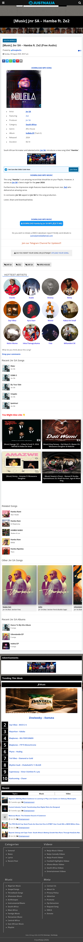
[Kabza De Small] (69, 309)
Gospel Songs (13, 889)
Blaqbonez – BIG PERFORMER (21, 738)
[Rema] (69, 287)
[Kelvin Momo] (12, 332)
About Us (51, 889)
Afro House (44, 264)
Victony (50, 298)
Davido (12, 298)
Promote (50, 900)
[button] (3, 60)
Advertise (51, 896)
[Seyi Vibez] (12, 309)
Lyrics (10, 857)
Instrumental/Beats (16, 903)
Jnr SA (28, 111)
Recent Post (13, 861)
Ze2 (27, 116)
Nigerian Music (14, 886)
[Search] (79, 2)
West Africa (13, 910)
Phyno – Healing (15, 751)
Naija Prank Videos (55, 857)
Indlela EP (30, 133)
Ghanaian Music (15, 896)
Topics (15, 794)
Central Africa (14, 920)
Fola (50, 343)
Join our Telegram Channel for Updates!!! (41, 243)
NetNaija (54, 935)
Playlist (11, 927)
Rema (69, 298)
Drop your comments (11, 354)
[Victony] (50, 287)
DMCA (49, 910)
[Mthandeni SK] (69, 332)
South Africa (10, 41)
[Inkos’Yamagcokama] (31, 332)
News (10, 854)
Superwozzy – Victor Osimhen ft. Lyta (24, 772)
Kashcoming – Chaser (18, 778)
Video (68, 794)
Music (42, 684)
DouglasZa (16, 50)
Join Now (73, 169)
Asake (31, 298)
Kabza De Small (69, 320)
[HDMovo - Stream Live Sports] (41, 163)
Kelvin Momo (12, 343)
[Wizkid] (50, 309)
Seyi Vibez (12, 320)
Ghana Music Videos (55, 864)
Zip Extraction (53, 903)
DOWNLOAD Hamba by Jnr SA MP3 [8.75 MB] (42, 223)
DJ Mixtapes (13, 900)
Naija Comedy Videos (56, 854)
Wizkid (50, 320)
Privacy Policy (53, 893)
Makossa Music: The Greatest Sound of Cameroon (27, 815)
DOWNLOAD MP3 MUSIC (41, 175)
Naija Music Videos (55, 850)
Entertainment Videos (56, 871)
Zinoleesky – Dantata (41, 717)
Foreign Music (14, 913)
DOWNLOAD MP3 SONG (41, 68)
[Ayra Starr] (31, 309)
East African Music (16, 924)
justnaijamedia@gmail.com (41, 235)
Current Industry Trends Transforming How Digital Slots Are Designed (34, 807)
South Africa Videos (55, 868)
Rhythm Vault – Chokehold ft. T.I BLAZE (25, 765)
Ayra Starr (31, 320)
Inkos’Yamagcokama (31, 343)
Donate (50, 913)
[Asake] (31, 287)
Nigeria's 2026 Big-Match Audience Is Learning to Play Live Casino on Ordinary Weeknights (42, 799)
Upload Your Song (60, 253)
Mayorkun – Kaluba (17, 731)
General (11, 850)
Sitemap (47, 935)
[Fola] (50, 332)
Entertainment (29, 802)
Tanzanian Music (15, 917)
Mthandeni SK (69, 343)
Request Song (52, 906)
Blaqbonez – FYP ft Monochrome (22, 745)
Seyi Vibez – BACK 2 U (18, 725)
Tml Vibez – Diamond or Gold (21, 758)
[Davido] (12, 287)
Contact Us (51, 886)
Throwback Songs (15, 893)
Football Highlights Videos (58, 861)
